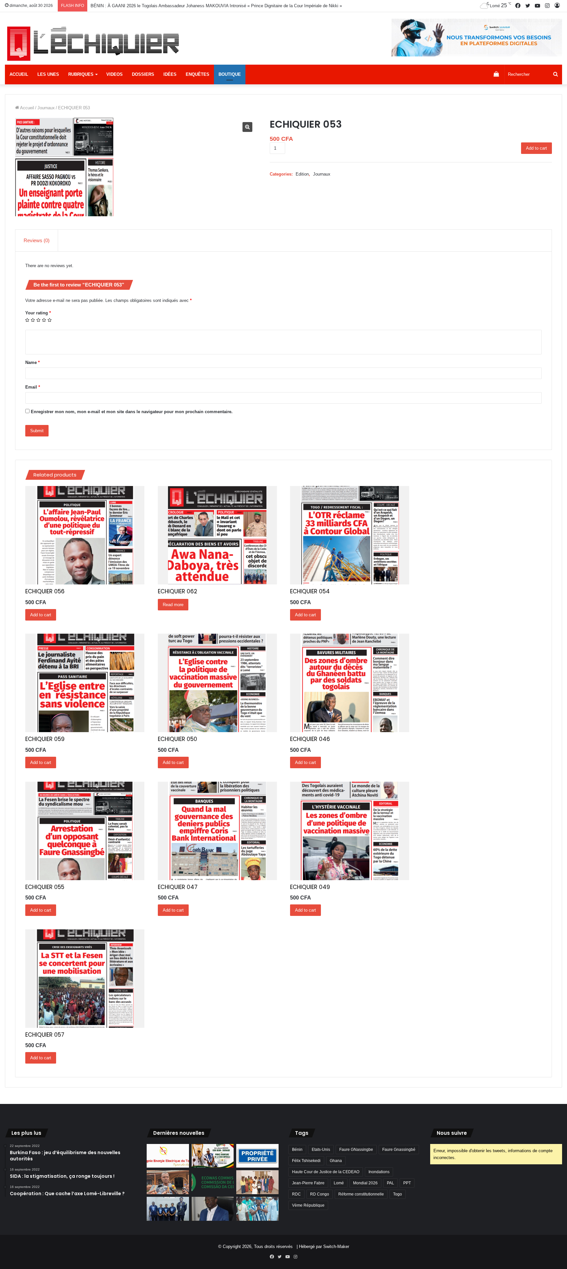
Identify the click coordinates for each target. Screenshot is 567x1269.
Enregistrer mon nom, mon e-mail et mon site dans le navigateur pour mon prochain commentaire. (132, 411)
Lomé (339, 1183)
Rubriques (81, 74)
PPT (407, 1183)
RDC (296, 1194)
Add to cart (536, 148)
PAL (390, 1183)
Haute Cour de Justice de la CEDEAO (325, 1172)
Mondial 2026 (365, 1183)
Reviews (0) (37, 240)
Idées (170, 74)
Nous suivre (452, 1133)
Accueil (19, 74)
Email (32, 387)
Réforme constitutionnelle (361, 1194)
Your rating (38, 312)
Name (32, 362)
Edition (302, 174)
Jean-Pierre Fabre (308, 1183)
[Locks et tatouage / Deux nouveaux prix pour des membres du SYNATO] (257, 1182)
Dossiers (143, 74)
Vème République (308, 1205)
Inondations (378, 1172)
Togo (397, 1194)
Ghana (336, 1160)
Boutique (230, 74)
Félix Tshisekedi (306, 1160)
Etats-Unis (321, 1149)
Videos (114, 74)
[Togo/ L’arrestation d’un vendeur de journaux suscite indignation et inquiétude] (168, 1182)
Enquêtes (197, 74)
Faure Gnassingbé (398, 1149)
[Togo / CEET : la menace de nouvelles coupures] (168, 1156)
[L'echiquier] (94, 43)
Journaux (46, 107)
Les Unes (48, 74)
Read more (173, 604)
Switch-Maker (336, 1246)
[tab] (36, 240)
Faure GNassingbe (356, 1149)
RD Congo (319, 1194)
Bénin (297, 1149)
